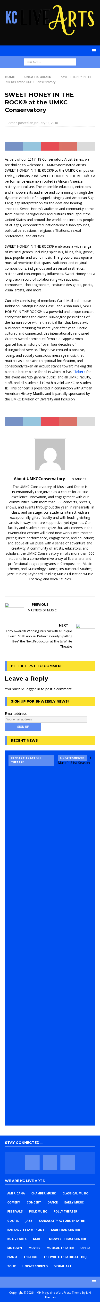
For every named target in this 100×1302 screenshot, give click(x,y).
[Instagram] (67, 1162)
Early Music (74, 1202)
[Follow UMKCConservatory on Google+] (56, 587)
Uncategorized (35, 1266)
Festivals (15, 1211)
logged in (33, 689)
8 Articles (79, 478)
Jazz (28, 1221)
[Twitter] (50, 1162)
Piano (12, 1257)
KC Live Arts (16, 1239)
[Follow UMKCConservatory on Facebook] (40, 587)
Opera (85, 1248)
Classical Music (75, 1193)
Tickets (79, 371)
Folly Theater (65, 1211)
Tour (11, 1266)
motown (14, 1248)
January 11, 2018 (46, 123)
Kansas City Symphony (25, 1230)
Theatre (30, 1257)
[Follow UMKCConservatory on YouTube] (64, 587)
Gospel (13, 1221)
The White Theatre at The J (65, 1257)
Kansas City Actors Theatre (62, 1221)
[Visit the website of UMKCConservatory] (34, 587)
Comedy (13, 1202)
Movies (34, 1248)
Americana (16, 1193)
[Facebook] (32, 1162)
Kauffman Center (65, 1230)
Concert (34, 1202)
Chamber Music (43, 1193)
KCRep (37, 1239)
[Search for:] (50, 61)
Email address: (16, 713)
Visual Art (62, 1266)
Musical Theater (60, 1248)
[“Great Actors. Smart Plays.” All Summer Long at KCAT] (31, 938)
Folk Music (38, 1211)
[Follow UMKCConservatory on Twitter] (48, 587)
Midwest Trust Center (67, 1239)
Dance (53, 1202)
